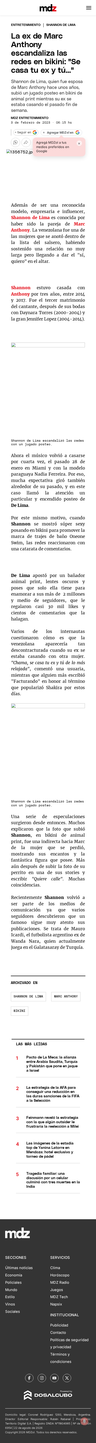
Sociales (12, 1311)
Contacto (58, 1332)
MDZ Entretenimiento (29, 118)
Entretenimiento (26, 25)
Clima (55, 1268)
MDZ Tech (59, 1297)
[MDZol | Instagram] (42, 1378)
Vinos (10, 1304)
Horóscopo (59, 1275)
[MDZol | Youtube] (54, 1378)
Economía (13, 1275)
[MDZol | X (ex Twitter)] (67, 1378)
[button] (88, 8)
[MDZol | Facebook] (29, 1378)
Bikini (19, 1011)
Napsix (56, 1304)
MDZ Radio (59, 1282)
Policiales (13, 1282)
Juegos (56, 1290)
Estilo (10, 1297)
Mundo (11, 1290)
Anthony (20, 294)
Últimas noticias (19, 1268)
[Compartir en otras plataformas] (26, 142)
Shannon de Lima (28, 996)
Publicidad (59, 1325)
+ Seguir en (23, 132)
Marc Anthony (66, 996)
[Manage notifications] (84, 1421)
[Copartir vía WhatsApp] (15, 142)
